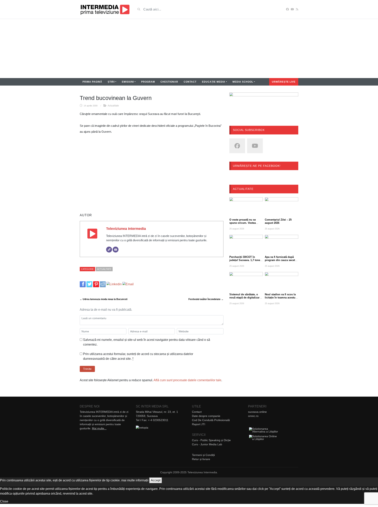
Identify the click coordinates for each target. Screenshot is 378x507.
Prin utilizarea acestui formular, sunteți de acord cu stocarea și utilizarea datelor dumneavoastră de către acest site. (138, 356)
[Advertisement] (189, 48)
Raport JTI (198, 424)
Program (148, 81)
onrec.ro (253, 416)
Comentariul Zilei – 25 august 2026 (278, 221)
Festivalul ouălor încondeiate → (205, 299)
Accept (155, 480)
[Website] (109, 250)
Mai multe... (99, 428)
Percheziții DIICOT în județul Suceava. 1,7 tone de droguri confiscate (244, 260)
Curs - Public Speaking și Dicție (211, 440)
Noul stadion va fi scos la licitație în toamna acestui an (280, 297)
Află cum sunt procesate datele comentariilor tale (187, 380)
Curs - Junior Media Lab (207, 444)
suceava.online (257, 411)
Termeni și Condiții (203, 455)
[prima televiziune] (105, 9)
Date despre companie (206, 416)
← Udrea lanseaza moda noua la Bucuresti (103, 299)
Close (4, 501)
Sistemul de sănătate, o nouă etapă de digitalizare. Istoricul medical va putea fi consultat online (245, 299)
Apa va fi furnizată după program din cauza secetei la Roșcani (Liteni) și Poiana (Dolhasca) (281, 261)
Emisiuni (128, 81)
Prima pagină (92, 81)
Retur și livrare (201, 459)
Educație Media (213, 81)
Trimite (87, 368)
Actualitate (113, 105)
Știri (111, 81)
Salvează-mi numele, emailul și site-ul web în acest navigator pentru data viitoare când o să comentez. (146, 342)
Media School (243, 81)
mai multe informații (134, 480)
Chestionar (169, 81)
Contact (190, 81)
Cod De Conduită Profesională (211, 420)
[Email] (116, 250)
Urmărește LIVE (284, 81)
